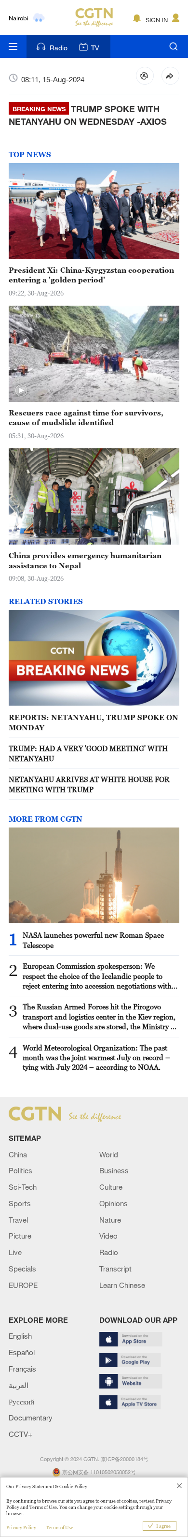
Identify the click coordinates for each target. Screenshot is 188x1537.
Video (108, 1235)
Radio (58, 48)
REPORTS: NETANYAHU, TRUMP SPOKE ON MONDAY (93, 722)
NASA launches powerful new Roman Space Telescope (93, 940)
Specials (22, 1268)
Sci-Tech (23, 1186)
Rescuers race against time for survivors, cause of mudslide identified (86, 417)
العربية (18, 1385)
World (108, 1154)
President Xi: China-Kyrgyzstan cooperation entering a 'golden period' (91, 275)
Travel (18, 1219)
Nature (110, 1219)
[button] (21, 391)
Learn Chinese (122, 1285)
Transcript (115, 1268)
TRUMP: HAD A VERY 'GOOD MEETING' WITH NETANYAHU (88, 753)
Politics (20, 1170)
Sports (20, 1203)
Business (114, 1170)
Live (15, 1252)
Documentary (31, 1417)
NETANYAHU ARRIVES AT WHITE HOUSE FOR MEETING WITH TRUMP (89, 784)
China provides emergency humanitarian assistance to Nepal (85, 560)
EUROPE (23, 1285)
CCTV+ (20, 1434)
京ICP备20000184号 (124, 1459)
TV (95, 48)
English (20, 1335)
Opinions (113, 1203)
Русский (21, 1401)
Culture (110, 1186)
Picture (20, 1235)
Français (22, 1368)
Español (22, 1352)
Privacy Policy (21, 1527)
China (18, 1154)
